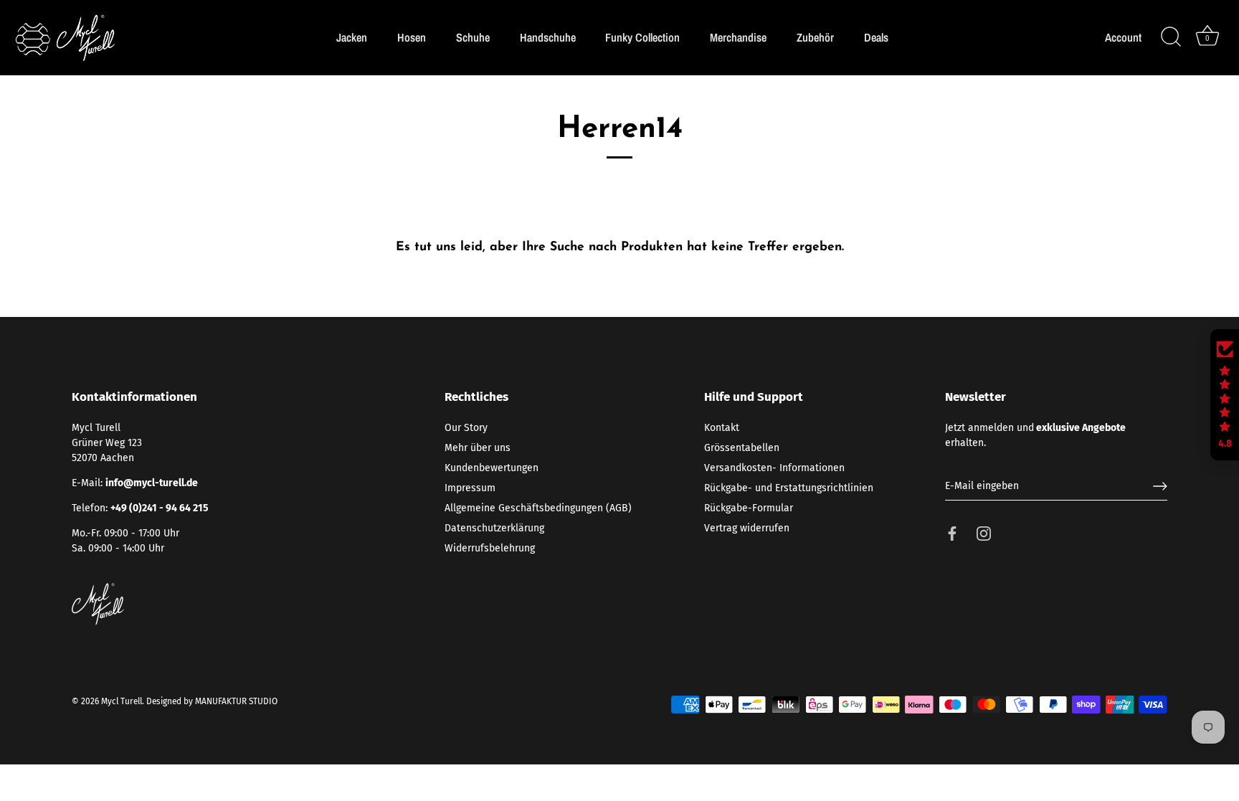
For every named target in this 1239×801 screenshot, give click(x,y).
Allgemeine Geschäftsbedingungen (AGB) (538, 508)
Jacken (351, 37)
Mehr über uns (478, 448)
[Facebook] (952, 533)
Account (1123, 37)
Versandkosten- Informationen (774, 468)
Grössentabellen (741, 448)
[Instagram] (984, 533)
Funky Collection (642, 37)
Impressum (470, 488)
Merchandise (738, 37)
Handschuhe (548, 37)
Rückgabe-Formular (748, 508)
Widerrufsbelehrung (490, 548)
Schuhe (473, 37)
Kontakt (721, 428)
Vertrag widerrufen (746, 528)
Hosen (411, 37)
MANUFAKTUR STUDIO (236, 701)
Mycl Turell (121, 701)
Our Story (466, 428)
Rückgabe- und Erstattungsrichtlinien (788, 488)
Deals (876, 37)
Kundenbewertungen (491, 468)
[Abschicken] (1160, 486)
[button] (1224, 395)
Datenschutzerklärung (494, 528)
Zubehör (815, 37)
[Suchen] (1171, 37)
